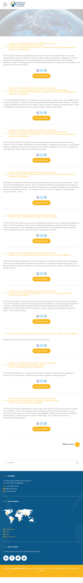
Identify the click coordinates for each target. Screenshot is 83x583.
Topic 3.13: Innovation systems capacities (26, 367)
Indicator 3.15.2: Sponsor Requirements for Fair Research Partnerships (38, 90)
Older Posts (68, 444)
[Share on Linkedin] (45, 70)
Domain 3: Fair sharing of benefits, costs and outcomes (32, 43)
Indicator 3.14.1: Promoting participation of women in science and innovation (41, 293)
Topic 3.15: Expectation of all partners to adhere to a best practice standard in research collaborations (42, 49)
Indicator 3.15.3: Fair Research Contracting (26, 45)
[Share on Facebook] (37, 70)
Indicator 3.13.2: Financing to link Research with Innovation (33, 401)
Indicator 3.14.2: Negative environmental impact (29, 255)
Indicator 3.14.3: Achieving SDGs (22, 217)
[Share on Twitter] (41, 70)
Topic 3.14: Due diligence (46, 217)
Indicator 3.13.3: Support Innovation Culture (27, 365)
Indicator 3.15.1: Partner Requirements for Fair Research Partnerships (38, 132)
